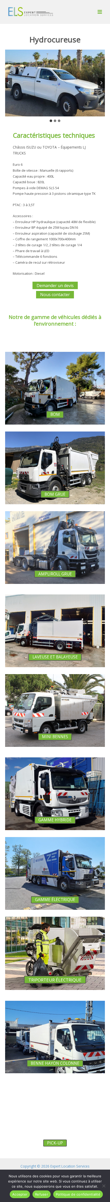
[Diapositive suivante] (101, 83)
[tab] (51, 121)
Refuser (41, 1194)
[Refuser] (103, 1185)
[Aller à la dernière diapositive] (8, 83)
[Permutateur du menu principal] (100, 12)
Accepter (19, 1194)
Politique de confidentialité (78, 1194)
